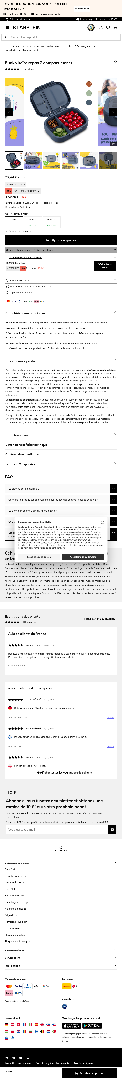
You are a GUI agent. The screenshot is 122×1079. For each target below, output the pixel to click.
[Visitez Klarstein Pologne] (12, 1031)
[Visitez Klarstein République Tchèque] (54, 1024)
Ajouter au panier (63, 240)
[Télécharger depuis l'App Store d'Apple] (71, 1026)
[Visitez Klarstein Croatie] (18, 1031)
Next (113, 112)
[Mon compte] (101, 27)
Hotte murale (12, 928)
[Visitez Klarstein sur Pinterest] (28, 1058)
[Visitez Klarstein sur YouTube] (21, 1058)
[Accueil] (8, 46)
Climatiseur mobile (15, 875)
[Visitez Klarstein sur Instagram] (6, 1058)
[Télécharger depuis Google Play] (92, 1026)
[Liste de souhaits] (108, 27)
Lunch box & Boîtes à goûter (78, 46)
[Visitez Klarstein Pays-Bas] (48, 1031)
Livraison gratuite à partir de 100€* (98, 19)
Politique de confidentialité (73, 1037)
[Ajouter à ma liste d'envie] (115, 61)
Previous (9, 112)
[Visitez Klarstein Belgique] (42, 1031)
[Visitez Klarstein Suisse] (18, 1024)
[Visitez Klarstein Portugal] (54, 1031)
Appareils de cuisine (22, 46)
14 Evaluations (27, 69)
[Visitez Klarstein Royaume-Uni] (42, 1024)
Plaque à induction (15, 934)
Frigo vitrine (11, 915)
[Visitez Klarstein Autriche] (12, 1024)
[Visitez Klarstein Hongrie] (6, 1031)
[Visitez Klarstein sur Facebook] (13, 1058)
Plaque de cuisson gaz (17, 941)
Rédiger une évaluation (100, 618)
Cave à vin (10, 869)
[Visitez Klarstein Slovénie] (6, 1038)
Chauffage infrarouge (17, 902)
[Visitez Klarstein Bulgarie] (30, 1031)
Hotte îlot (10, 889)
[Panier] (115, 27)
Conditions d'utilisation (99, 1037)
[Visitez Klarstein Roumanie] (24, 1031)
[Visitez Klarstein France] (24, 1024)
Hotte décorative (14, 895)
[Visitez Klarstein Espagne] (36, 1024)
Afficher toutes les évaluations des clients (66, 772)
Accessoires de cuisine (48, 46)
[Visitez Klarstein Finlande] (36, 1031)
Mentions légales (83, 1063)
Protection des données (18, 1063)
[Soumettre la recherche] (5, 37)
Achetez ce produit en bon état (25, 257)
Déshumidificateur (15, 882)
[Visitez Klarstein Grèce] (12, 1038)
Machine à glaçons (15, 908)
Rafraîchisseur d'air (16, 921)
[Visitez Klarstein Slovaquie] (48, 1024)
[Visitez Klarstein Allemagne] (6, 1024)
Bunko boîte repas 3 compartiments (22, 50)
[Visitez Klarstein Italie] (30, 1024)
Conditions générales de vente (52, 1063)
